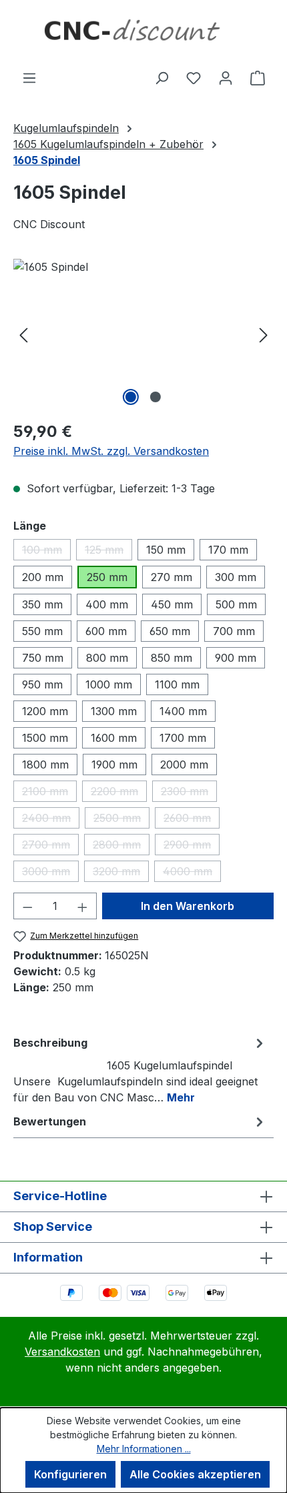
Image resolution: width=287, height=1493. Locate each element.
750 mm (42, 657)
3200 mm (121, 873)
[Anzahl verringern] (27, 906)
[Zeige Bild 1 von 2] (130, 397)
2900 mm (192, 846)
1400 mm (183, 711)
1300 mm (114, 711)
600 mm (106, 631)
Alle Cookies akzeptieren (195, 1474)
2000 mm (184, 764)
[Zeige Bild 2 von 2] (155, 397)
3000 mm (50, 873)
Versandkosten (62, 1351)
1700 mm (183, 737)
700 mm (234, 631)
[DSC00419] (143, 334)
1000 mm (108, 684)
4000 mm (192, 873)
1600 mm (114, 737)
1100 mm (177, 684)
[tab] (140, 1069)
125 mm (108, 551)
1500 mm (45, 737)
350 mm (42, 604)
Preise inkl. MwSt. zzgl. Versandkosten (111, 451)
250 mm (107, 577)
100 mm (46, 551)
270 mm (171, 577)
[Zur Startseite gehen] (143, 34)
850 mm (171, 657)
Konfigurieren (70, 1474)
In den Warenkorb (187, 906)
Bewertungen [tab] (49, 1121)
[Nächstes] (264, 334)
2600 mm (192, 820)
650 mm (170, 631)
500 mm (236, 604)
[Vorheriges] (23, 334)
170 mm (228, 549)
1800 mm (45, 764)
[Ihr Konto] (226, 77)
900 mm (235, 657)
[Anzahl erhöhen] (83, 906)
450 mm (172, 604)
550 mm (42, 631)
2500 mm (121, 820)
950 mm (42, 684)
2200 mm (119, 793)
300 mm (235, 577)
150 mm (166, 549)
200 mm (42, 577)
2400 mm (50, 820)
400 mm (106, 604)
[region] (143, 334)
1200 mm (45, 711)
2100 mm (49, 793)
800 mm (107, 657)
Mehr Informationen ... (144, 1448)
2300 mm (189, 793)
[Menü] (29, 77)
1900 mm (114, 764)
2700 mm (50, 846)
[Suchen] (162, 77)
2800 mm (121, 846)
